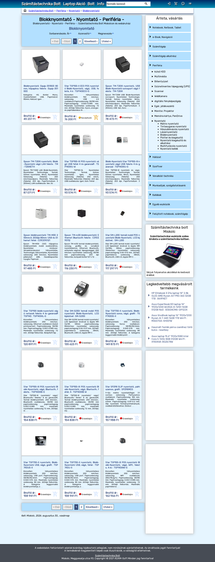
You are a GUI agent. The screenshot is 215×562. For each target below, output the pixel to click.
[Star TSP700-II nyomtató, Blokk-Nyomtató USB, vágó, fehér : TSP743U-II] (82, 441)
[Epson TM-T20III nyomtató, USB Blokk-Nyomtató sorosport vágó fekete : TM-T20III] (123, 64)
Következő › (91, 41)
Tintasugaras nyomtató (173, 126)
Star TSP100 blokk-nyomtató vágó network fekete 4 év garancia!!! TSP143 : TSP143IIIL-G (41, 313)
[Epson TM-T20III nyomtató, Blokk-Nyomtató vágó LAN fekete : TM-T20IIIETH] (41, 140)
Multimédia (160, 76)
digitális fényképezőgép (167, 101)
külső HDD (160, 71)
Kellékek (157, 195)
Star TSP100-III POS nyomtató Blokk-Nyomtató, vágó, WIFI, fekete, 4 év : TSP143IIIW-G (122, 465)
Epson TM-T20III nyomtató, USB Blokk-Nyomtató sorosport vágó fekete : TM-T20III (122, 88)
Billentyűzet (161, 81)
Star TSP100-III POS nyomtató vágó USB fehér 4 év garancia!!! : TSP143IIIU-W (81, 164)
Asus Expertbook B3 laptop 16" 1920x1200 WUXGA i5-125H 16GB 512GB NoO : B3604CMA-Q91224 (170, 307)
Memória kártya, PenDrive (168, 116)
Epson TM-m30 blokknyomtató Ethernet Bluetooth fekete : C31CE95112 (81, 238)
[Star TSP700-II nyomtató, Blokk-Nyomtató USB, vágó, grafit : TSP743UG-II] (41, 441)
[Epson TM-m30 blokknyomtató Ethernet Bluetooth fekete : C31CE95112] (82, 213)
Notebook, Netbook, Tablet (167, 27)
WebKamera (160, 96)
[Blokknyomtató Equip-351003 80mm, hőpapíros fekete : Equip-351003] (41, 64)
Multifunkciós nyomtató (173, 146)
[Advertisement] (169, 395)
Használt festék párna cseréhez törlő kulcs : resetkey (172, 328)
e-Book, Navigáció (162, 37)
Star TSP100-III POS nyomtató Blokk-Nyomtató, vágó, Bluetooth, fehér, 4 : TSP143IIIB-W (81, 389)
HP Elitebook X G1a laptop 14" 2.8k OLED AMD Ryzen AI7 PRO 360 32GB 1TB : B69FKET (171, 296)
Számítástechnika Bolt (41, 4)
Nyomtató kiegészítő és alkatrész (173, 142)
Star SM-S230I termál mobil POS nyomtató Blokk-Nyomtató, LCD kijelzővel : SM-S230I (81, 313)
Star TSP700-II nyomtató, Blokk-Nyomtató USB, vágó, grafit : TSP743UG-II (41, 465)
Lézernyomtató (168, 132)
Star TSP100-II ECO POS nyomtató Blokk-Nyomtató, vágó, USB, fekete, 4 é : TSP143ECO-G (81, 88)
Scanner (159, 91)
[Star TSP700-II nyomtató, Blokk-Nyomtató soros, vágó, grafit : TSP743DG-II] (123, 289)
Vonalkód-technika (163, 176)
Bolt (91, 4)
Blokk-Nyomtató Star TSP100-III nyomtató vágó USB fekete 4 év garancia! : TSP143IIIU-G (122, 164)
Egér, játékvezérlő (164, 106)
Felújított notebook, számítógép (170, 214)
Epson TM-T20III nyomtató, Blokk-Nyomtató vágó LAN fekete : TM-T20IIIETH (41, 164)
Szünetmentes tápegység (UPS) (172, 86)
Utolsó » (106, 41)
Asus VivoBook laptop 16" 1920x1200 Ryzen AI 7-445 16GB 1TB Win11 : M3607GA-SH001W (172, 318)
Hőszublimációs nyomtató (174, 129)
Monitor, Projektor (164, 111)
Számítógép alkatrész (164, 56)
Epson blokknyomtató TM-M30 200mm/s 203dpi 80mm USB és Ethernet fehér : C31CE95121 (41, 238)
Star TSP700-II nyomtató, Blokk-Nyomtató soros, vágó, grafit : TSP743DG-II (122, 313)
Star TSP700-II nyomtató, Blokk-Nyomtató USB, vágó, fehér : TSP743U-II (81, 465)
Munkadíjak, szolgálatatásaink (169, 185)
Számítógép (159, 46)
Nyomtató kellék (169, 148)
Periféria (61, 10)
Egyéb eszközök (161, 204)
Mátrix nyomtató (169, 123)
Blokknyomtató (91, 10)
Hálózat (157, 157)
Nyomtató (74, 10)
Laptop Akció (74, 4)
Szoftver (157, 166)
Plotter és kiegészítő (171, 137)
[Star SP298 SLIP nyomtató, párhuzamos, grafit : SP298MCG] (123, 365)
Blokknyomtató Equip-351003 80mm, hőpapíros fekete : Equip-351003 (41, 88)
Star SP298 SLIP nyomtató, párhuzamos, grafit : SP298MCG (122, 388)
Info (100, 4)
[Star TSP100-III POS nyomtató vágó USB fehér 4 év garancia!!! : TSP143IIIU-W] (82, 140)
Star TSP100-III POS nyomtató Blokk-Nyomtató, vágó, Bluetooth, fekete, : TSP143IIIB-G (41, 389)
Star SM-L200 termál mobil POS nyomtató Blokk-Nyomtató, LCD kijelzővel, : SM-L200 (122, 238)
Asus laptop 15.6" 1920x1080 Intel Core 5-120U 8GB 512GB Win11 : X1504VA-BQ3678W (170, 339)
